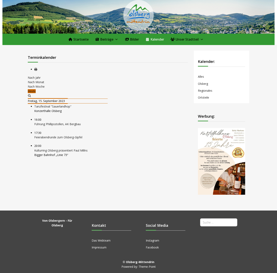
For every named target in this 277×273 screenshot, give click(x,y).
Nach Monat (36, 82)
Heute (32, 91)
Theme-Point (147, 267)
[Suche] (29, 96)
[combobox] (218, 222)
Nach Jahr (34, 78)
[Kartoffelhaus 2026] (221, 161)
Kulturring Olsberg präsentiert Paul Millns (61, 150)
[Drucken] (35, 69)
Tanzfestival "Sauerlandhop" (52, 106)
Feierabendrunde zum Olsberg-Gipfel (58, 137)
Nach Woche (36, 86)
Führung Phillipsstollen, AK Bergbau (57, 124)
